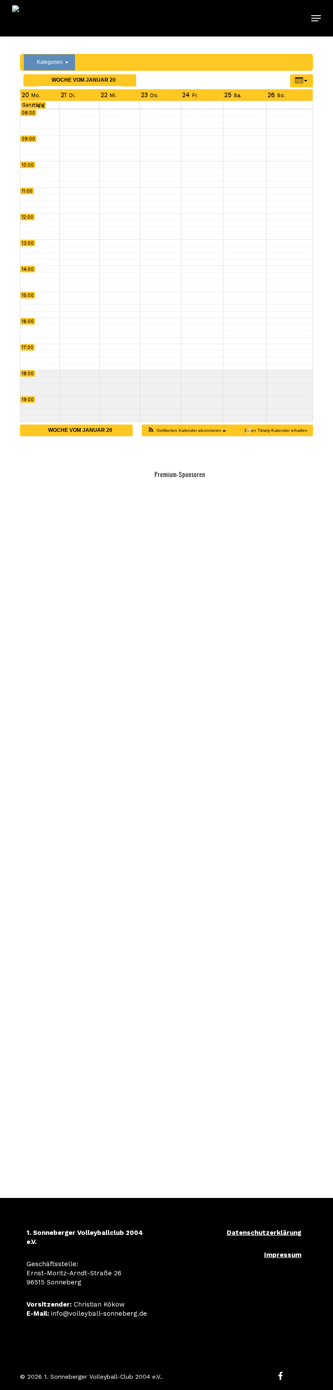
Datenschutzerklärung (264, 1233)
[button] (316, 18)
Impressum (282, 1255)
